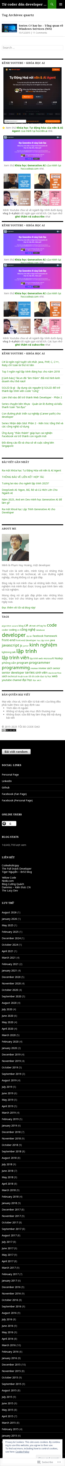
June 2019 (7, 1093)
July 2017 (7, 1241)
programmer (39, 662)
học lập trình (43, 640)
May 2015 (7, 1409)
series (30, 672)
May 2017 (7, 1254)
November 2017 (11, 1216)
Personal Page (10, 774)
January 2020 (9, 1048)
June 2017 (7, 1248)
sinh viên (41, 673)
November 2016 (11, 1293)
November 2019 (11, 1061)
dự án (29, 636)
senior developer (13, 673)
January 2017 (9, 1280)
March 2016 (9, 1345)
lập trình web (36, 658)
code (52, 625)
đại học (27, 680)
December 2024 (11, 938)
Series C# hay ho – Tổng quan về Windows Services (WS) (41, 27)
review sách (45, 668)
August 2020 (9, 1002)
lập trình (26, 651)
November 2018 (11, 1138)
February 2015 (10, 1429)
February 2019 (10, 1119)
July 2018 (7, 1164)
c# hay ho (41, 625)
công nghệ (27, 629)
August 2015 (9, 1390)
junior (26, 646)
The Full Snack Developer (16, 868)
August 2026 (9, 912)
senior (56, 668)
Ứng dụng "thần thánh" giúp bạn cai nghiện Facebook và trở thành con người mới (27, 434)
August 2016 (9, 1313)
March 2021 (9, 957)
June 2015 (7, 1403)
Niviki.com (8, 880)
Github (6, 787)
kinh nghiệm (43, 644)
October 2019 (10, 1067)
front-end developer (26, 640)
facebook (38, 636)
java (52, 640)
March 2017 (9, 1267)
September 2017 (11, 1229)
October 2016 (10, 1300)
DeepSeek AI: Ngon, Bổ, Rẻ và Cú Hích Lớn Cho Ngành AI (30, 491)
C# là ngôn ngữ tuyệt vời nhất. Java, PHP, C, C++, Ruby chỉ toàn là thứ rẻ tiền (30, 363)
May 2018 (7, 1177)
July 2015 (7, 1397)
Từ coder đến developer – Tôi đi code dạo (25, 4)
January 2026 (9, 919)
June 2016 (7, 1325)
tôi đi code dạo (36, 676)
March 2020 (9, 1035)
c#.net (32, 625)
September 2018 (11, 1151)
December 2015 (11, 1364)
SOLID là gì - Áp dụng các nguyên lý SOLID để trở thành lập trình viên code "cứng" (31, 389)
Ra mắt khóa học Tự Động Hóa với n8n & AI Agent (31, 470)
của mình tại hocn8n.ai (37, 129)
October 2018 (10, 1145)
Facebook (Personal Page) (17, 800)
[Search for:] (32, 47)
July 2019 (7, 1086)
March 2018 (9, 1190)
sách (4, 676)
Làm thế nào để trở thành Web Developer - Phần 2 (32, 397)
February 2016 (10, 1351)
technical (12, 676)
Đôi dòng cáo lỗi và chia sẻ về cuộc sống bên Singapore (28, 444)
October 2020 (10, 990)
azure (15, 625)
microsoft (49, 658)
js (21, 645)
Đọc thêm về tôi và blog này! (18, 607)
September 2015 (11, 1384)
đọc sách (37, 680)
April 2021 (7, 951)
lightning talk (9, 652)
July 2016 (7, 1319)
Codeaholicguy (10, 865)
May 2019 (7, 1099)
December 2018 (11, 1132)
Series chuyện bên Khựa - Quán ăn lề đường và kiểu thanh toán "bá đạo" (32, 405)
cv (18, 629)
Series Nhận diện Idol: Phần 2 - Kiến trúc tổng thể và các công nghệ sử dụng (32, 424)
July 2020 (7, 1009)
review (34, 668)
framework (50, 636)
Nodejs (59, 658)
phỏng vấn (9, 662)
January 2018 (9, 1203)
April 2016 (7, 1338)
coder (5, 629)
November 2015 (11, 1371)
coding (13, 629)
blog (21, 625)
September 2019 (11, 1074)
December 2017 (11, 1209)
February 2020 (10, 1041)
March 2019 (9, 1112)
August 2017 (9, 1235)
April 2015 (7, 1416)
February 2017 (10, 1274)
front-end (8, 640)
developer (14, 634)
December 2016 (11, 1287)
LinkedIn (7, 781)
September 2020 (11, 996)
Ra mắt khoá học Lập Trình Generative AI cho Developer (28, 510)
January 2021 (9, 970)
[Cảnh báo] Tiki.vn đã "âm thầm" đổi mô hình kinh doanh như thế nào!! (31, 379)
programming (16, 667)
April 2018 (7, 1183)
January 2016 (9, 1358)
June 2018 (7, 1170)
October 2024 (10, 944)
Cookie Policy (22, 1451)
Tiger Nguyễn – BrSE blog (17, 871)
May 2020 (7, 1022)
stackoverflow (54, 673)
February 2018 (10, 1196)
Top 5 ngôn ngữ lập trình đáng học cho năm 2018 (31, 371)
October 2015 (10, 1377)
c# (26, 625)
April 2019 (7, 1106)
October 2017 (10, 1222)
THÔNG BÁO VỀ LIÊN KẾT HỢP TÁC (23, 477)
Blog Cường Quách (13, 884)
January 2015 (9, 1435)
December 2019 (11, 1054)
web (55, 676)
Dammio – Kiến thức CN (16, 887)
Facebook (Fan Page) (14, 794)
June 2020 (7, 1015)
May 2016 (7, 1332)
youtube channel (11, 680)
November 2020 (11, 983)
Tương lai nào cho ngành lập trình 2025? (25, 483)
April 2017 (7, 1261)
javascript (10, 645)
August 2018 (9, 1158)
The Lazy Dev (10, 890)
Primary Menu (60, 4)
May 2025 (7, 925)
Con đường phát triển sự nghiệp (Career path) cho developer (31, 415)
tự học (48, 676)
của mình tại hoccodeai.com (38, 167)
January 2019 (9, 1125)
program (22, 663)
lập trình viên (15, 657)
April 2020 (7, 1028)
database (40, 630)
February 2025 (10, 931)
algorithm (6, 626)
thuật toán (23, 676)
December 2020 (11, 977)
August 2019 (9, 1080)
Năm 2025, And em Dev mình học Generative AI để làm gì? (32, 501)
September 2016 (11, 1306)
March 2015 (9, 1422)
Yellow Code (9, 877)
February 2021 (10, 964)
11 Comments (40, 32)
